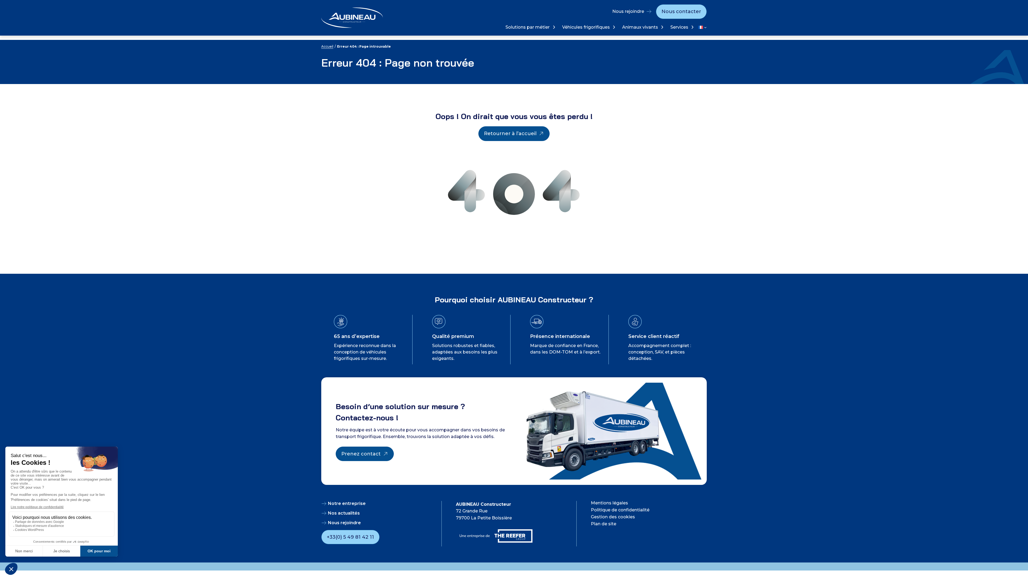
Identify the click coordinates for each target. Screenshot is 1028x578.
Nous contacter (681, 11)
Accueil (327, 46)
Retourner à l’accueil (510, 133)
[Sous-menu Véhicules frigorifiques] (613, 27)
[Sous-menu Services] (692, 27)
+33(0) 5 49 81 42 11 (350, 537)
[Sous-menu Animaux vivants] (662, 27)
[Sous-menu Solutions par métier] (553, 27)
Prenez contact (361, 454)
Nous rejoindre (628, 11)
